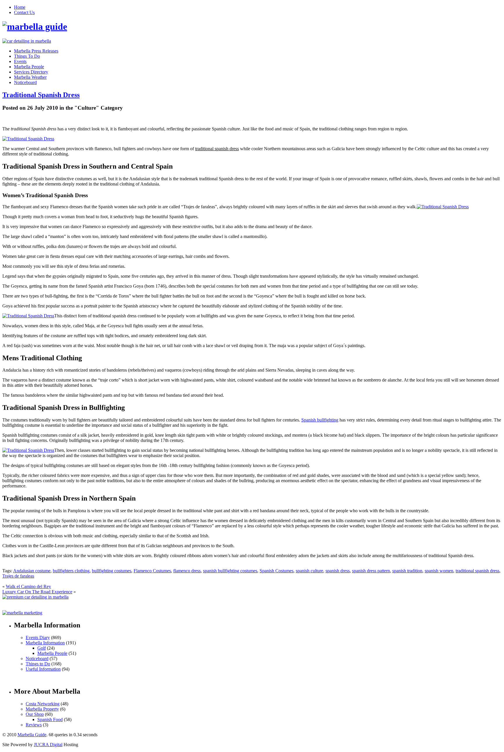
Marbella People (29, 66)
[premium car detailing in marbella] (35, 596)
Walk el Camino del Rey (28, 586)
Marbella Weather (30, 77)
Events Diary (38, 637)
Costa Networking (43, 703)
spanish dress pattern (371, 570)
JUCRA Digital (48, 744)
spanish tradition (407, 570)
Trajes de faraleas (18, 575)
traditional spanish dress (477, 570)
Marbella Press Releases (36, 50)
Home (19, 7)
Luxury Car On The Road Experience (37, 591)
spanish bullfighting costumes (230, 570)
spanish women (439, 570)
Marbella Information (45, 642)
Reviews (34, 724)
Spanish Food (50, 719)
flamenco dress (187, 570)
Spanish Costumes (276, 570)
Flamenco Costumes (152, 570)
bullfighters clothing (71, 570)
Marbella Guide (32, 734)
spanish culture (309, 570)
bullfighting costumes (111, 570)
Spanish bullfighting (319, 419)
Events (20, 61)
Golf (41, 648)
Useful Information (43, 669)
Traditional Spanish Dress (41, 95)
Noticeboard (25, 82)
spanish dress (338, 570)
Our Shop (35, 714)
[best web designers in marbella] (26, 41)
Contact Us (24, 12)
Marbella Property (42, 708)
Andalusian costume (31, 570)
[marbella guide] (34, 26)
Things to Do (38, 663)
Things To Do (27, 56)
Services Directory (31, 71)
